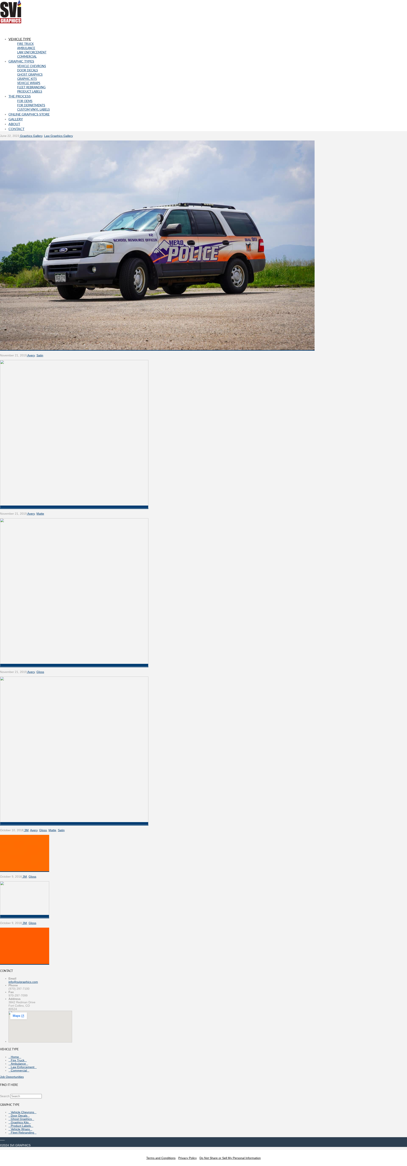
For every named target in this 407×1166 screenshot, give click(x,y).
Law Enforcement (22, 1067)
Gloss (40, 672)
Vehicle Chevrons (22, 1112)
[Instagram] (3, 1139)
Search (5, 1096)
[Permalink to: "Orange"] (24, 870)
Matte (40, 513)
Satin (39, 355)
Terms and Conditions (161, 1158)
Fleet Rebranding (22, 1132)
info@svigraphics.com (23, 982)
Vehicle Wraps (20, 1129)
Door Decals (19, 1115)
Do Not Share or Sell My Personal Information (230, 1158)
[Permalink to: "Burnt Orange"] (24, 963)
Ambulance (18, 1063)
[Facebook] (1, 1139)
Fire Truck (17, 1060)
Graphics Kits (20, 1122)
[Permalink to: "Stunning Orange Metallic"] (74, 507)
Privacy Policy (187, 1158)
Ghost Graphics (21, 1119)
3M (26, 830)
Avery (31, 355)
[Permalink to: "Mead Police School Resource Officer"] (157, 349)
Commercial (19, 1070)
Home (15, 1057)
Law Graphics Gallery (58, 136)
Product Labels (21, 1125)
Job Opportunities (12, 1076)
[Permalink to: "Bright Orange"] (24, 916)
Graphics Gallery (30, 136)
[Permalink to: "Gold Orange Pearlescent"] (74, 824)
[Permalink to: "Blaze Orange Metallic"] (74, 665)
